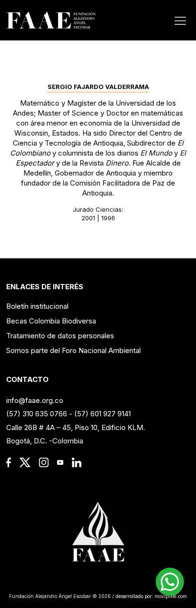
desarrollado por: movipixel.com (150, 596)
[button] (170, 582)
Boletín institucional (37, 306)
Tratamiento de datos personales (60, 335)
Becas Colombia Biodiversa (51, 320)
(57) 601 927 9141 (102, 413)
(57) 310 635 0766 (36, 413)
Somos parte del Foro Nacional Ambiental (73, 350)
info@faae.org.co (34, 400)
